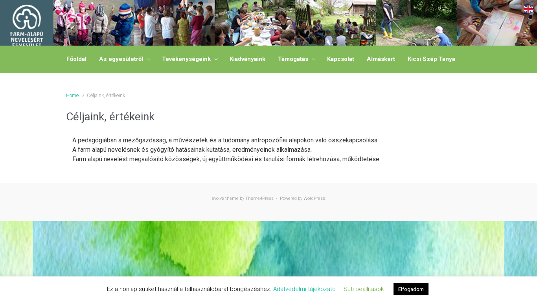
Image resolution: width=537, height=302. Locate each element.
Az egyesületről (121, 59)
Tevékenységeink (186, 59)
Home (72, 95)
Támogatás (293, 59)
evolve (218, 198)
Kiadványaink (247, 59)
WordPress (314, 198)
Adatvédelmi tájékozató (304, 289)
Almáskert (381, 59)
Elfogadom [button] (411, 289)
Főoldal (76, 59)
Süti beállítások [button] (364, 289)
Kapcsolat (340, 59)
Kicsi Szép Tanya (431, 59)
